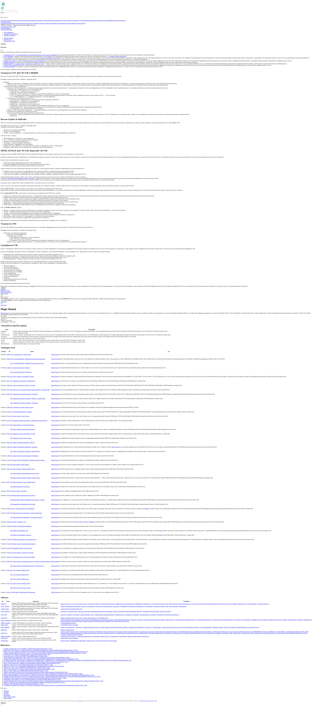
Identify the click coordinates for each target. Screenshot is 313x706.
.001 (11, 367)
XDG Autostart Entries (256, 633)
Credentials (34, 447)
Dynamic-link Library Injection (75, 634)
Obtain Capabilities (18, 522)
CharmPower (8, 620)
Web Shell (30, 552)
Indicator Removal (17, 482)
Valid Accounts (17, 583)
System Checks (159, 631)
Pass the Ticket (173, 627)
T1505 (8, 552)
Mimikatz (147, 508)
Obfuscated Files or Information (21, 513)
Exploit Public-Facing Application (69, 625)
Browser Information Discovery (134, 611)
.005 (11, 403)
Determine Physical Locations (37, 460)
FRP (6, 614)
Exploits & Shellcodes (9, 66)
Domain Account (65, 604)
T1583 (8, 367)
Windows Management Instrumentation (71, 606)
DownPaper (8, 636)
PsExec (6, 640)
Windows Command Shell (38, 398)
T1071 (8, 381)
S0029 (2, 640)
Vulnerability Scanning (28, 376)
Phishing (15, 526)
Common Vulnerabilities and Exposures (50, 58)
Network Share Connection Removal (207, 604)
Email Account (27, 354)
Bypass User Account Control (118, 631)
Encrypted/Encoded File (36, 517)
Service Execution (251, 604)
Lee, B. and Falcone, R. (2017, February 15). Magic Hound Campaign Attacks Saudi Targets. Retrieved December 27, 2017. (36, 662)
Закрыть (3, 287)
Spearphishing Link (23, 530)
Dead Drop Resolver (98, 621)
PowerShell (35, 394)
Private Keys (148, 627)
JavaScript (63, 614)
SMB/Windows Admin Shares (142, 604)
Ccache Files (116, 606)
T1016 (8, 561)
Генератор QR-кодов (120, 20)
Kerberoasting (182, 606)
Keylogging (24, 491)
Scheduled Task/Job (18, 548)
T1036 (8, 495)
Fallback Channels (88, 621)
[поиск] (16, 11)
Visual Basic (35, 403)
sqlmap (81, 522)
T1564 (8, 464)
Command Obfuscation (36, 513)
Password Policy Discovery (225, 604)
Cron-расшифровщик (108, 20)
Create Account (17, 416)
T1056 (8, 491)
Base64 (33, 20)
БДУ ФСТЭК (7, 65)
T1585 (8, 433)
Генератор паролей (17, 20)
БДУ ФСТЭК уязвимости (11, 60)
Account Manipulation (18, 359)
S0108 (2, 618)
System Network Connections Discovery (179, 604)
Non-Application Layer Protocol (147, 614)
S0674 (2, 620)
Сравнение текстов (6, 20)
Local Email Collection (28, 425)
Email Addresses (35, 451)
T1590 (8, 456)
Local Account (25, 416)
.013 (11, 517)
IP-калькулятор (26, 20)
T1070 (8, 482)
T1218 (8, 557)
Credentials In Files (143, 633)
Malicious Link (25, 570)
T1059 (8, 394)
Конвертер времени (96, 20)
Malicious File (25, 574)
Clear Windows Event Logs (244, 631)
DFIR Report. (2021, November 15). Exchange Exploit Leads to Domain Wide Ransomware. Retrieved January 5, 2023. (35, 678)
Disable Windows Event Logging (30, 473)
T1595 (8, 376)
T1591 (8, 460)
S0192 (2, 633)
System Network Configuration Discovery (24, 561)
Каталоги (3, 289)
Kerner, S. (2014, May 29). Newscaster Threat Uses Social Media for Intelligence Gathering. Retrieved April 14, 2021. (34, 682)
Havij (76, 522)
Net (5, 604)
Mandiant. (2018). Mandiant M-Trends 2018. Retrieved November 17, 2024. (23, 684)
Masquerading (16, 495)
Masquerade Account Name (28, 504)
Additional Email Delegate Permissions (35, 359)
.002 (11, 359)
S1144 (2, 614)
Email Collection (17, 425)
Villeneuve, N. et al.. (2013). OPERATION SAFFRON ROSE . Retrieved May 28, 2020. (27, 667)
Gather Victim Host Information (21, 442)
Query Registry (278, 619)
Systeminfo (7, 623)
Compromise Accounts (19, 407)
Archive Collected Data (19, 385)
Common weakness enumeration (117, 56)
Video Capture (304, 631)
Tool (24, 522)
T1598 (8, 539)
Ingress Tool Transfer (165, 611)
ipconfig (7, 609)
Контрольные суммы (41, 20)
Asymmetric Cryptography (132, 614)
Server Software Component (20, 552)
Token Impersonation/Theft (156, 633)
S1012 (2, 611)
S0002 (2, 627)
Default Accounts (25, 583)
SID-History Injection (217, 627)
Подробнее (4, 301)
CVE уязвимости (8, 58)
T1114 (8, 425)
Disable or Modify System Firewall (31, 478)
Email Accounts (29, 407)
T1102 (8, 592)
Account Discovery (18, 354)
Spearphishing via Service (24, 535)
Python (230, 633)
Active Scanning (17, 376)
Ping (6, 630)
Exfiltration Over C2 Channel (259, 619)
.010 (11, 504)
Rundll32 (32, 557)
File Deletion (26, 486)
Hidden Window (25, 464)
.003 (11, 354)
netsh (6, 618)
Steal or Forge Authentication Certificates (188, 627)
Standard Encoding (95, 619)
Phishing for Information (19, 539)
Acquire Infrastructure (18, 367)
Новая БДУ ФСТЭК (18, 65)
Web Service (16, 592)
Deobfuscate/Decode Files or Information (101, 611)
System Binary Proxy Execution (21, 557)
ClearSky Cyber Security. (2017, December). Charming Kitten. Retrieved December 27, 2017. (28, 648)
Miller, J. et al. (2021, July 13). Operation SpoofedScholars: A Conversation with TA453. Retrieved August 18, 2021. (34, 666)
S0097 (2, 630)
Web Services (28, 372)
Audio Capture (106, 631)
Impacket (7, 606)
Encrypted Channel (154, 611)
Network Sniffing (107, 606)
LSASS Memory (30, 508)
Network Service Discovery (172, 614)
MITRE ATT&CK (9, 63)
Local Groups (193, 604)
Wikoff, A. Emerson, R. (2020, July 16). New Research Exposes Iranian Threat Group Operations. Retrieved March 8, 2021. (36, 672)
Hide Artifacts (16, 464)
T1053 (8, 548)
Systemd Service (245, 633)
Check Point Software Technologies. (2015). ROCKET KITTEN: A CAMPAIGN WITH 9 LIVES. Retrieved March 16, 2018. (37, 657)
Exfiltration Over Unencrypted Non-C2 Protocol (116, 621)
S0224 (2, 638)
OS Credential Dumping (19, 508)
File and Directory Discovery (204, 619)
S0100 (2, 609)
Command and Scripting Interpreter (22, 394)
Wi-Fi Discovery (39, 566)
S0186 (2, 636)
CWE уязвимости (9, 56)
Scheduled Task (28, 548)
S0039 (2, 604)
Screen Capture (85, 619)
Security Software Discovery (90, 618)
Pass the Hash (250, 627)
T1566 (8, 526)
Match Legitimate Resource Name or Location (33, 500)
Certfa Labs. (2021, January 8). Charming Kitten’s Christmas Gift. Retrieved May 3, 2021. (27, 654)
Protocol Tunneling (85, 614)
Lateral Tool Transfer (159, 606)
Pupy (160, 530)
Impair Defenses (17, 469)
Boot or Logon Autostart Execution (22, 389)
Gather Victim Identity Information (22, 447)
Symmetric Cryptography (73, 614)
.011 (11, 557)
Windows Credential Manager (238, 627)
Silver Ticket (227, 627)
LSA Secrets (99, 606)
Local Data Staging (72, 611)
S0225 (2, 625)
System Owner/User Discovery (87, 631)
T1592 (8, 442)
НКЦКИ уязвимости (9, 62)
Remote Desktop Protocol (28, 544)
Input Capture (16, 491)
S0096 (2, 623)
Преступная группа (6, 292)
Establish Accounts (18, 433)
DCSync (257, 627)
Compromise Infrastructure (20, 411)
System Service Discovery (94, 604)
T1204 (8, 570)
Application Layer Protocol (20, 381)
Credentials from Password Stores (21, 420)
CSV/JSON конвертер (85, 20)
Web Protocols (31, 381)
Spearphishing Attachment (24, 526)
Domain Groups (82, 604)
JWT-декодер (64, 20)
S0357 (2, 606)
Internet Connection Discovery (43, 561)
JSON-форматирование (53, 20)
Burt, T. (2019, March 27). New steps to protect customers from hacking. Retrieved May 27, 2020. (29, 669)
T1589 (8, 447)
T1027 (8, 513)
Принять (3, 703)
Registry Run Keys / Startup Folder (41, 389)
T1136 (8, 416)
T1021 (8, 544)
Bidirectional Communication (27, 592)
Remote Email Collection (28, 429)
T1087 (8, 354)
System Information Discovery (122, 619)
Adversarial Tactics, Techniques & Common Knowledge (29, 63)
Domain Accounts (26, 588)
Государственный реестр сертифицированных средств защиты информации (36, 55)
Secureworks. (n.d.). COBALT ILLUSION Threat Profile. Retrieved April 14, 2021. (26, 656)
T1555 (8, 420)
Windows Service (65, 640)
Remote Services (17, 544)
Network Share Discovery (108, 604)
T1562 (8, 469)
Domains (27, 367)
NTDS (166, 606)
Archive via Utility (30, 385)
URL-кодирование (73, 20)
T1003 (8, 508)
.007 (11, 363)
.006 (11, 372)
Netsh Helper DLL (103, 618)
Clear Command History (29, 482)
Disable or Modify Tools (28, 469)
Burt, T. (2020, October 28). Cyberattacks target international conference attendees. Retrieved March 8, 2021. (32, 663)
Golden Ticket (165, 627)
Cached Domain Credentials (293, 631)
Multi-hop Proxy (120, 614)
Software (32, 442)
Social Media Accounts (29, 433)
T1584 (8, 411)
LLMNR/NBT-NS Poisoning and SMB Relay (132, 606)
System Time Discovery (263, 604)
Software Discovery (66, 621)
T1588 (8, 522)
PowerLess (7, 611)
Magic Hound (4, 313)
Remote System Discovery (239, 604)
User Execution (17, 570)
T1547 (8, 389)
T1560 (8, 385)
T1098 (8, 359)
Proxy (92, 614)
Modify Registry (170, 619)
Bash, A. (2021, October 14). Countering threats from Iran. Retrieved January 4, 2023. (26, 670)
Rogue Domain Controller (120, 627)
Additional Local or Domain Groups (34, 363)
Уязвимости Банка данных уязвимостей (34, 60)
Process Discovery (246, 619)
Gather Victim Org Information (21, 460)
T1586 (8, 407)
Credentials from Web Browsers (39, 420)
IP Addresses (35, 456)
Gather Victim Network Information (22, 456)
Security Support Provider (106, 627)
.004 (11, 478)
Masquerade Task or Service (28, 495)
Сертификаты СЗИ (9, 55)
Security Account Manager (88, 606)
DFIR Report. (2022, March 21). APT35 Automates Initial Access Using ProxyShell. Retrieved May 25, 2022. (32, 679)
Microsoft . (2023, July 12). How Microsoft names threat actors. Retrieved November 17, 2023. (28, 664)
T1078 (8, 583)
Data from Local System (84, 611)
